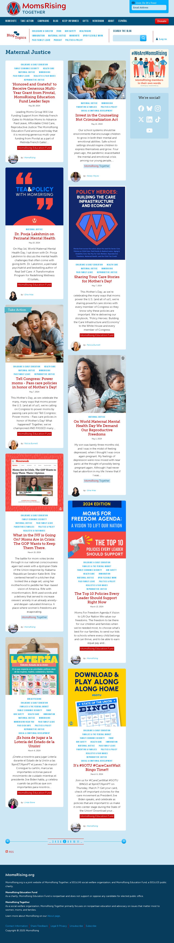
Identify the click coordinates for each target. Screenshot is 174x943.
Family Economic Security (26, 68)
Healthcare (85, 31)
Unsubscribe (76, 926)
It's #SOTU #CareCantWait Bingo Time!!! (96, 767)
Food (59, 31)
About (111, 20)
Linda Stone (29, 802)
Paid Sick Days (24, 725)
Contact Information (16, 926)
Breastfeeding (34, 699)
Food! (48, 710)
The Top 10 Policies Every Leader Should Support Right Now (97, 597)
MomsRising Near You (24, 722)
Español (122, 20)
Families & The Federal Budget (96, 566)
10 (74, 841)
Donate (161, 21)
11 (78, 841)
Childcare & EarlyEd (42, 31)
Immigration (38, 35)
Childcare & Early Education (34, 64)
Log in (163, 39)
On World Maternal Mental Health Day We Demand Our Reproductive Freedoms (97, 427)
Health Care (49, 68)
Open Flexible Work (93, 35)
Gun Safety (70, 31)
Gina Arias (28, 294)
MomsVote (11, 20)
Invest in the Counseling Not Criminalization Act (96, 117)
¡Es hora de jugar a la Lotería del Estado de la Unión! (34, 741)
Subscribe (91, 926)
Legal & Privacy (59, 926)
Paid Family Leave (41, 40)
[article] (34, 111)
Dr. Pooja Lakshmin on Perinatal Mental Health (34, 236)
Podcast (58, 40)
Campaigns (43, 20)
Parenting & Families (86, 107)
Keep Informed (70, 20)
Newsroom (98, 20)
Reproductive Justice (34, 80)
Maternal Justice (57, 35)
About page (53, 916)
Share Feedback (39, 926)
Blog (55, 20)
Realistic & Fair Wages (45, 76)
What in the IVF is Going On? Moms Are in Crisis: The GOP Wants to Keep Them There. (34, 541)
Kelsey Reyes (93, 176)
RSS (11, 851)
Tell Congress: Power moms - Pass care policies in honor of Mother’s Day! (34, 383)
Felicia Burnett (93, 345)
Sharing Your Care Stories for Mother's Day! (96, 279)
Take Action (27, 20)
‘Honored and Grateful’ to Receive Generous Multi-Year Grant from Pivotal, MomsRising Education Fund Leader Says (34, 92)
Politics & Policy (74, 40)
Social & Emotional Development (97, 110)
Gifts (86, 20)
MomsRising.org (38, 8)
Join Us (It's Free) (146, 3)
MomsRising (44, 72)
